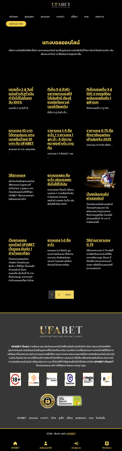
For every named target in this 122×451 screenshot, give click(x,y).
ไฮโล (53, 418)
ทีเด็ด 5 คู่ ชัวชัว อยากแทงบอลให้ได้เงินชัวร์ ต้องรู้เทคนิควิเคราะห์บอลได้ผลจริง (59, 98)
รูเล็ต (61, 418)
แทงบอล (45, 16)
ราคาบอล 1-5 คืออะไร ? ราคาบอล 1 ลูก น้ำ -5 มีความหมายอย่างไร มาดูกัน (60, 139)
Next (68, 294)
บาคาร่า (60, 16)
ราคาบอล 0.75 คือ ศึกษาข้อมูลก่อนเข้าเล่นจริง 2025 (99, 135)
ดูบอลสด (29, 16)
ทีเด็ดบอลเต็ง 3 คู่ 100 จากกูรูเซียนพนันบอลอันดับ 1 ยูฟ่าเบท (99, 96)
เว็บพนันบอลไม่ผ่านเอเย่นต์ (97, 196)
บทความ (99, 16)
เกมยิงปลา (80, 418)
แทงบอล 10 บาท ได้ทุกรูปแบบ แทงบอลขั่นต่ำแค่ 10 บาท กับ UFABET (21, 137)
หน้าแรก (13, 16)
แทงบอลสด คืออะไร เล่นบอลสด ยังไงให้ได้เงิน (59, 179)
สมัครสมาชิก (16, 24)
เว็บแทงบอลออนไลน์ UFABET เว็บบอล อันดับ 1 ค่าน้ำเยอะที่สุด (22, 247)
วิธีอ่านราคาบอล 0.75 (98, 242)
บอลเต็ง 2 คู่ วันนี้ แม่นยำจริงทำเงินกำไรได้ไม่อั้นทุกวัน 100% (21, 96)
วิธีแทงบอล (17, 175)
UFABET (21, 418)
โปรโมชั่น (100, 418)
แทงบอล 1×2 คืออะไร (59, 242)
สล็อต (74, 16)
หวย (86, 16)
